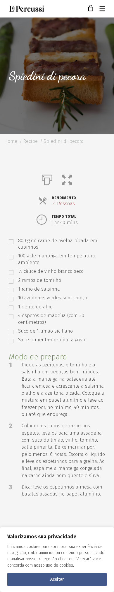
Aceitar (57, 579)
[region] (57, 559)
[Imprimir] (47, 178)
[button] (67, 178)
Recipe (30, 141)
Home (10, 141)
